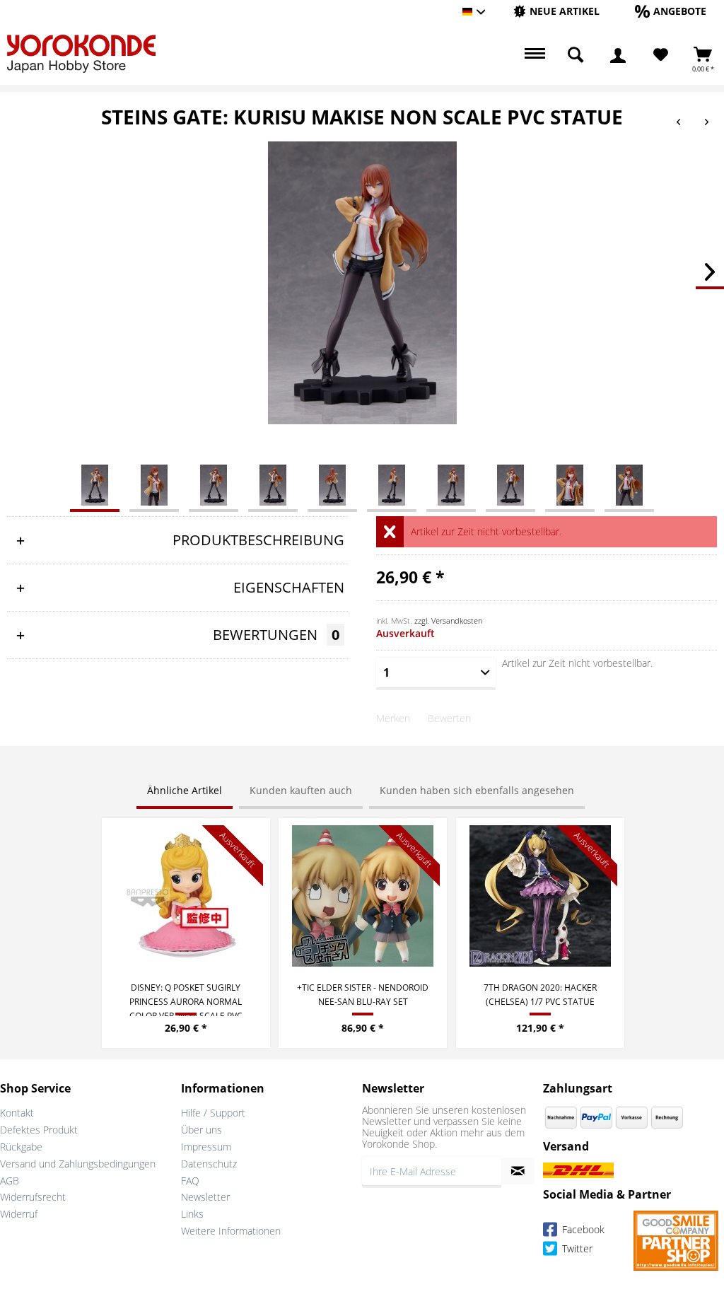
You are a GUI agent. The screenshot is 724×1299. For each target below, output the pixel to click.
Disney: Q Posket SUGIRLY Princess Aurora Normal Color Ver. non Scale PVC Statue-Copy (186, 998)
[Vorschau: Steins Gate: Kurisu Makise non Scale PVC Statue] (94, 484)
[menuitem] (556, 12)
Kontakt (17, 1112)
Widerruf (18, 1214)
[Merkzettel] (660, 55)
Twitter (575, 1249)
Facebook (582, 1230)
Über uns (201, 1129)
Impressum (206, 1146)
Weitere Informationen (231, 1230)
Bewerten (449, 718)
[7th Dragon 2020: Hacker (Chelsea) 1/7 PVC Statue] (540, 896)
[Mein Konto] (618, 55)
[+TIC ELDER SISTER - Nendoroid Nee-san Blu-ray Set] (363, 896)
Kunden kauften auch (301, 790)
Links (192, 1214)
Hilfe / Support (213, 1112)
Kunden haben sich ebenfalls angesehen (477, 790)
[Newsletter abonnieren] (518, 1171)
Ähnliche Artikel (184, 790)
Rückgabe (21, 1146)
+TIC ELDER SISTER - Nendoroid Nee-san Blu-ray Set (362, 994)
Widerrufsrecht (33, 1197)
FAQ (190, 1180)
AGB (9, 1180)
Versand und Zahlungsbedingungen (78, 1163)
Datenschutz (209, 1163)
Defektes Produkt (39, 1129)
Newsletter (205, 1197)
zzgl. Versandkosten (448, 620)
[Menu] (533, 55)
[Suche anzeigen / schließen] (575, 55)
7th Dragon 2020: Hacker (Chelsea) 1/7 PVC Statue (540, 994)
